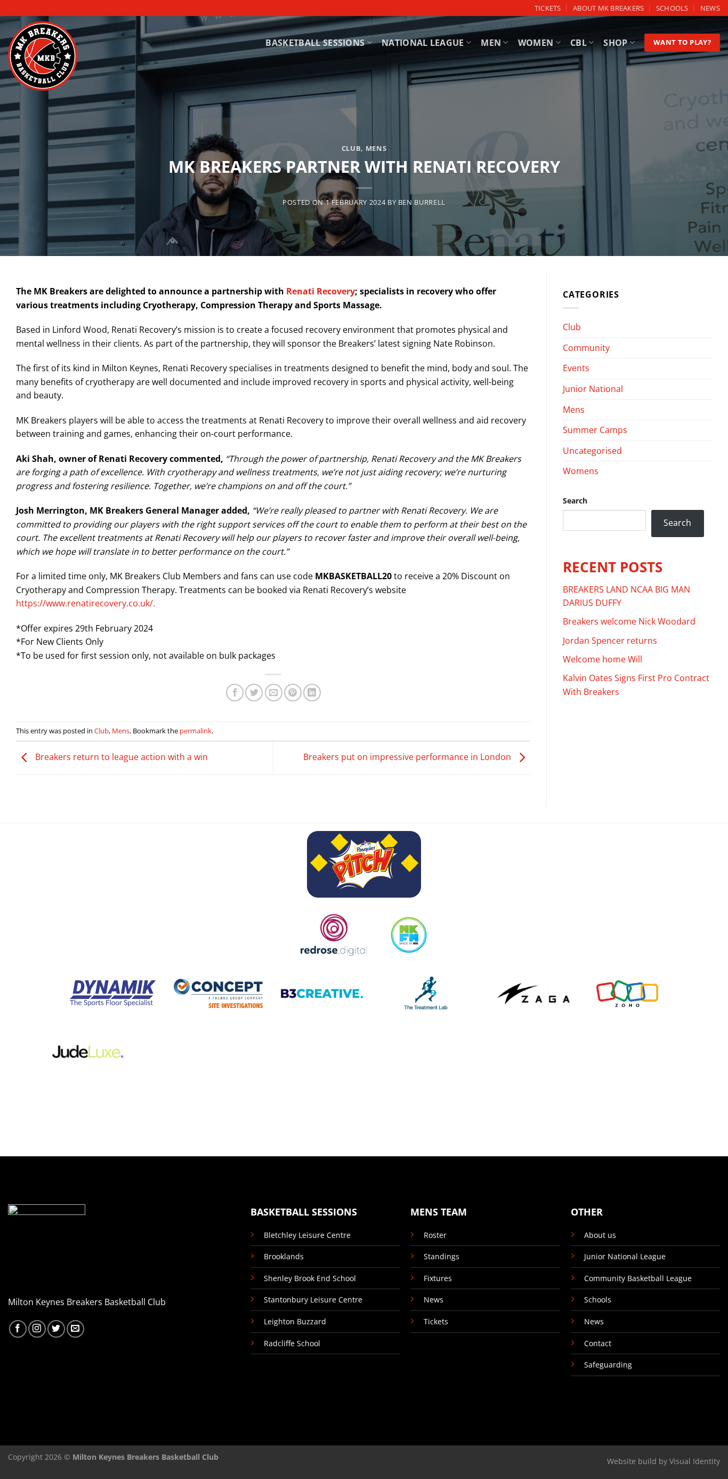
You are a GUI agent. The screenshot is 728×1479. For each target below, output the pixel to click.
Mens (376, 148)
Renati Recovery (320, 291)
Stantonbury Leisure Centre (313, 1299)
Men (491, 43)
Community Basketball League (638, 1278)
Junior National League (625, 1256)
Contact (597, 1343)
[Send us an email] (75, 1329)
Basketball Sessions (315, 43)
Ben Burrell (422, 202)
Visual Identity (694, 1461)
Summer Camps (595, 430)
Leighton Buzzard (295, 1321)
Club (351, 148)
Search (575, 500)
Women (536, 43)
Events (576, 368)
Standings (441, 1256)
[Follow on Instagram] (37, 1329)
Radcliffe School (292, 1343)
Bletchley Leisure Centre (307, 1235)
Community (586, 348)
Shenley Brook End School (310, 1278)
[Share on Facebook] (235, 692)
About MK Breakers (608, 8)
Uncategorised (592, 451)
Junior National (593, 389)
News (710, 8)
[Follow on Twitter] (56, 1329)
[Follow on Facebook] (18, 1329)
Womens (580, 471)
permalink (196, 730)
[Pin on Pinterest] (293, 692)
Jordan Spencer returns (610, 640)
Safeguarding (608, 1365)
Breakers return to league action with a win (120, 757)
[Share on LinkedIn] (312, 692)
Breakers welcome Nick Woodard (629, 621)
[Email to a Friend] (273, 692)
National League (423, 43)
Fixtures (438, 1278)
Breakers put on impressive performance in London (408, 757)
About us (600, 1235)
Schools (672, 8)
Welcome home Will (602, 659)
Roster (435, 1235)
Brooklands (284, 1256)
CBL (578, 43)
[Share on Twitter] (254, 692)
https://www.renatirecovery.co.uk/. (85, 603)
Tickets (548, 8)
